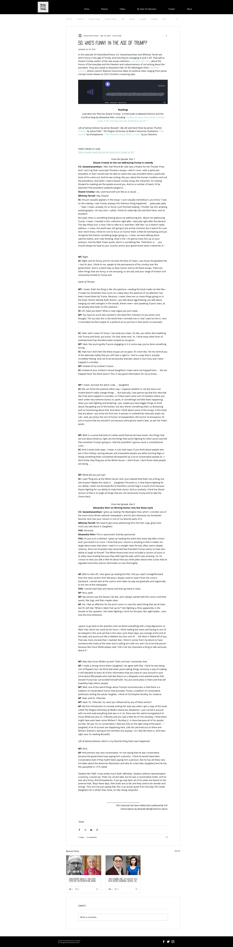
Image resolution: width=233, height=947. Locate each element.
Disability (154, 19)
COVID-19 (80, 19)
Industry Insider (110, 19)
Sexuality (143, 19)
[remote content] (123, 92)
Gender (132, 19)
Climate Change (94, 19)
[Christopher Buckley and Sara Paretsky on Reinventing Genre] (83, 865)
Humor (81, 821)
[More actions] (166, 35)
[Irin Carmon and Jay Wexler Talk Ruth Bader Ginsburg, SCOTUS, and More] (123, 865)
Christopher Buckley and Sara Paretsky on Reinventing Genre (82, 880)
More (164, 19)
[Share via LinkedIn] (91, 830)
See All (177, 851)
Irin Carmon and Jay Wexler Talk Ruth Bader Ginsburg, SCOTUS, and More (122, 880)
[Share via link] (97, 830)
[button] (177, 19)
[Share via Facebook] (79, 830)
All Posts (69, 19)
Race (123, 19)
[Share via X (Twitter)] (85, 830)
